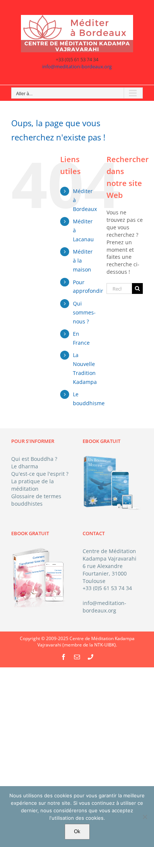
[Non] (144, 816)
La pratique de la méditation (32, 485)
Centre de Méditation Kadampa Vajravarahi (109, 554)
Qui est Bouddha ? (34, 458)
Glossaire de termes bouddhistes (36, 500)
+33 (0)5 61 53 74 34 (107, 588)
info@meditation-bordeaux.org (77, 66)
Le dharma (24, 466)
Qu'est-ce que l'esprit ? (39, 473)
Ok (77, 831)
